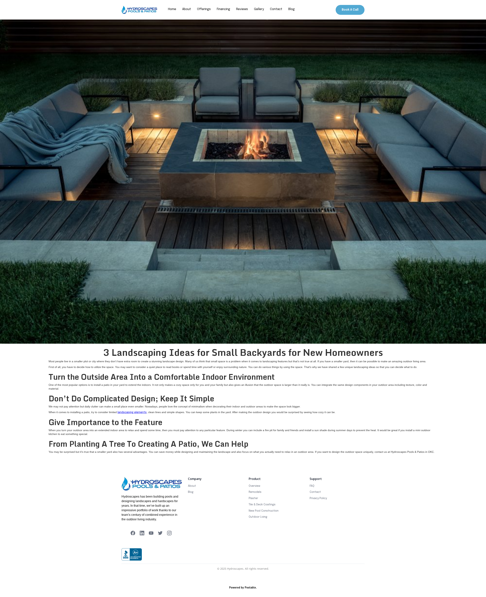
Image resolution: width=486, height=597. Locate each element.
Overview (254, 486)
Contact (315, 492)
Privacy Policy (318, 498)
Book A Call (350, 9)
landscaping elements (132, 412)
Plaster (253, 498)
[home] (139, 10)
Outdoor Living (258, 517)
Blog (190, 492)
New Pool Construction (264, 511)
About (192, 486)
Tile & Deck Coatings (262, 504)
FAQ (312, 486)
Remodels (255, 492)
